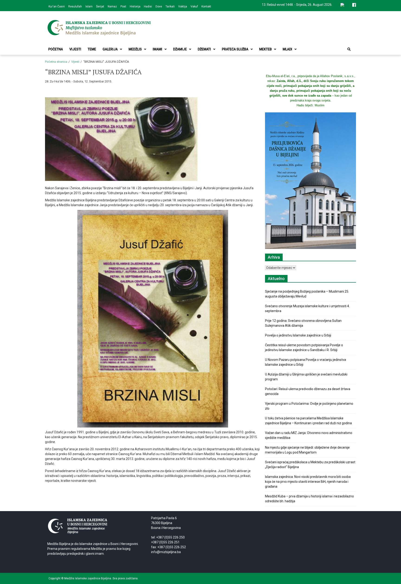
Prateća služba (235, 49)
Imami (157, 49)
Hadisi (148, 6)
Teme (92, 49)
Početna (55, 49)
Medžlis (135, 49)
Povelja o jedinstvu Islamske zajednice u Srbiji (298, 335)
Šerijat (100, 6)
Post (123, 6)
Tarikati (170, 6)
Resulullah (75, 6)
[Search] (349, 49)
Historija (135, 6)
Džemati (204, 49)
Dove (158, 6)
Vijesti (75, 49)
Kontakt (206, 6)
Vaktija (182, 6)
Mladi (287, 49)
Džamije (180, 49)
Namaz (112, 6)
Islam (89, 6)
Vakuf (194, 6)
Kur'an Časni (57, 6)
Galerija (110, 49)
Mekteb (265, 49)
